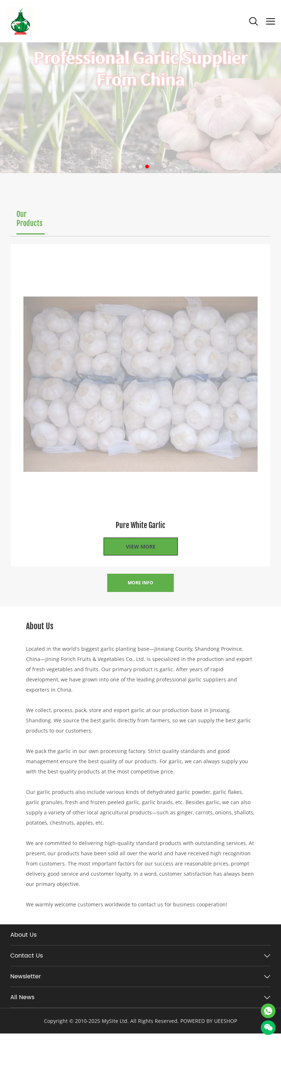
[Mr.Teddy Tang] (268, 1011)
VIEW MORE (141, 546)
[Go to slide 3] (147, 166)
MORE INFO (140, 583)
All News (22, 997)
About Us (23, 935)
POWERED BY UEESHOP (208, 1020)
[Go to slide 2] (140, 166)
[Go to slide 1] (134, 166)
